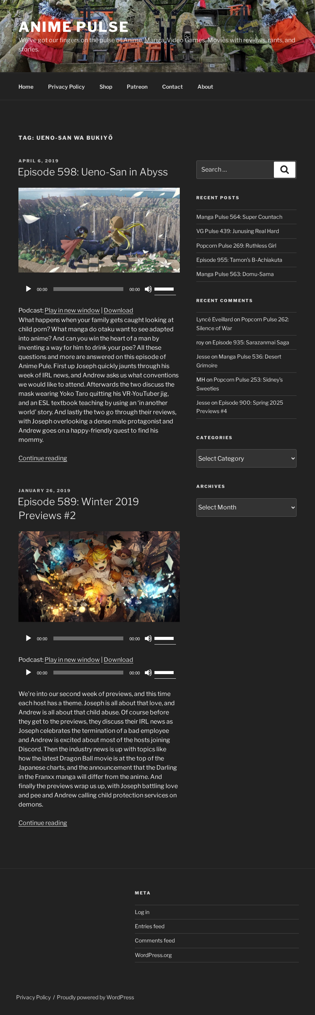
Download (118, 310)
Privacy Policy (66, 86)
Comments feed (155, 940)
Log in (142, 912)
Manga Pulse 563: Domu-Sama (235, 274)
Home (25, 86)
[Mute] (148, 289)
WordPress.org (153, 955)
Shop (105, 86)
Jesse (203, 356)
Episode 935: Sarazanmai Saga (250, 342)
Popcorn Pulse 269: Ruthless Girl (236, 245)
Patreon (137, 86)
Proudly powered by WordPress (95, 997)
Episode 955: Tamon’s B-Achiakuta (239, 259)
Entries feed (149, 926)
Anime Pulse (73, 26)
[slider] (165, 288)
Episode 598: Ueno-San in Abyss (93, 172)
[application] (99, 289)
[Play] (28, 289)
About (205, 86)
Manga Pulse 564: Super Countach (239, 216)
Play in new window (72, 310)
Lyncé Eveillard (214, 319)
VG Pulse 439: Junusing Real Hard (237, 231)
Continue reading (42, 458)
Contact (172, 86)
